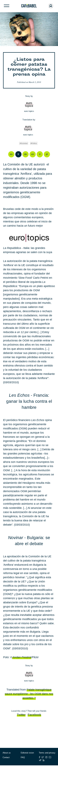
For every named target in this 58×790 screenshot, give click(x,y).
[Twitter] (43, 757)
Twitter (21, 714)
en (32, 154)
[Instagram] (46, 757)
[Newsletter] (40, 760)
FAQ (23, 757)
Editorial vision (27, 753)
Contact (6, 757)
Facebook (34, 714)
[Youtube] (50, 757)
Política (34, 143)
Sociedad (24, 143)
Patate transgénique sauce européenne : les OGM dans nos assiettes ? (29, 694)
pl (47, 154)
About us (7, 753)
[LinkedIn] (44, 760)
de (25, 154)
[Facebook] (39, 757)
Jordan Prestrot (21, 657)
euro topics (29, 111)
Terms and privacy (47, 753)
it (39, 154)
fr (18, 154)
